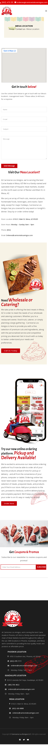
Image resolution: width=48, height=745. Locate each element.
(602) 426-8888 (18, 708)
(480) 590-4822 (13, 685)
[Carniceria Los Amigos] (6, 11)
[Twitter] (24, 740)
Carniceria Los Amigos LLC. (21, 734)
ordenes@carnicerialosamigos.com (32, 2)
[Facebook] (20, 740)
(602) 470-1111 (16, 661)
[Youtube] (28, 740)
